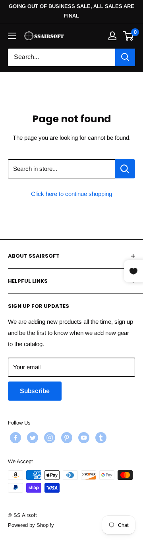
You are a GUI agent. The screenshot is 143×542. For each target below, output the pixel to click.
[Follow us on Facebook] (14, 437)
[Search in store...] (125, 168)
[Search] (125, 57)
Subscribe (35, 390)
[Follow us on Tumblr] (99, 437)
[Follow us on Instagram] (48, 437)
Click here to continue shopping (71, 193)
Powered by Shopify (31, 525)
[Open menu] (12, 36)
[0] (128, 36)
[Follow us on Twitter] (31, 437)
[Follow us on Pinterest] (65, 437)
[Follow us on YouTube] (82, 437)
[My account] (112, 35)
